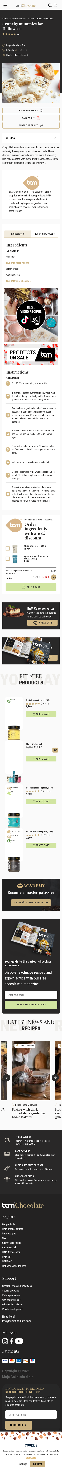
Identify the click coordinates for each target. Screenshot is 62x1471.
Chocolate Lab (9, 1247)
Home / (5, 19)
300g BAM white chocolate (18, 281)
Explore (9, 1216)
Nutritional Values (44, 234)
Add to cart (33, 587)
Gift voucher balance (12, 1304)
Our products (8, 1224)
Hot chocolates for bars (14, 1266)
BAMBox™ (7, 1261)
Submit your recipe (11, 1242)
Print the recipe (28, 110)
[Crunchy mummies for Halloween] (31, 5)
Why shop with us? (11, 1299)
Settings (23, 1463)
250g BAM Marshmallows (17, 262)
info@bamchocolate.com (16, 1321)
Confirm (37, 1464)
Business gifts (9, 1233)
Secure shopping (10, 1290)
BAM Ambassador (11, 1252)
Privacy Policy (31, 1458)
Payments (10, 1351)
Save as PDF (28, 118)
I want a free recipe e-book (30, 1004)
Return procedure (11, 1295)
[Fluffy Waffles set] (14, 757)
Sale (4, 1238)
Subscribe (17, 1425)
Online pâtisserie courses (28, 902)
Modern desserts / (20, 19)
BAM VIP (6, 1256)
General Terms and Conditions (17, 1286)
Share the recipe (29, 125)
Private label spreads (12, 1309)
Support (9, 1278)
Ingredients (17, 234)
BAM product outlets (12, 1228)
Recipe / (11, 19)
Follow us (10, 1332)
